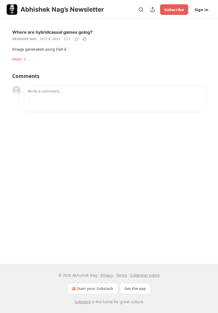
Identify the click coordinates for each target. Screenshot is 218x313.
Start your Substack (95, 288)
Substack (83, 301)
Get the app (135, 288)
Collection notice (145, 275)
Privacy (106, 275)
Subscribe (174, 9)
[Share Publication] (152, 9)
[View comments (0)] (76, 39)
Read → (19, 59)
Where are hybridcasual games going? (52, 32)
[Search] (141, 9)
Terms (121, 275)
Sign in (201, 9)
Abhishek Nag (24, 39)
